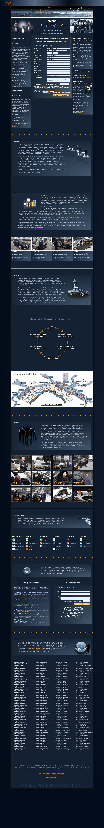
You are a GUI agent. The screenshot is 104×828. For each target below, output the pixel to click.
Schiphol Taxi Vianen (81, 710)
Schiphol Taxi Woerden (82, 735)
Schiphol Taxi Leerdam (61, 668)
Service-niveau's (74, 4)
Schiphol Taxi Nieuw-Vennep (62, 706)
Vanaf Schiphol (61, 4)
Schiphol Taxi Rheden (61, 741)
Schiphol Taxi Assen (19, 675)
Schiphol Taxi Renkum (61, 740)
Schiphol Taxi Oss (60, 729)
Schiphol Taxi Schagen (82, 663)
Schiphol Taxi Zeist (81, 740)
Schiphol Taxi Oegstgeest (61, 719)
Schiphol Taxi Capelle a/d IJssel (22, 710)
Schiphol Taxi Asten (19, 676)
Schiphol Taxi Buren (19, 706)
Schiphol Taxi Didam (19, 729)
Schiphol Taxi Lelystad (61, 673)
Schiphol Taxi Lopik (60, 679)
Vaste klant (50, 4)
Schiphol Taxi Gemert (40, 683)
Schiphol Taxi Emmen (40, 668)
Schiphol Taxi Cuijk (19, 713)
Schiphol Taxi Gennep (40, 686)
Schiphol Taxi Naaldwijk (61, 700)
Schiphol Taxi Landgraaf (61, 665)
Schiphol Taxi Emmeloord (41, 667)
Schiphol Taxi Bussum (19, 708)
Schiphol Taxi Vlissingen (82, 714)
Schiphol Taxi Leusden (61, 675)
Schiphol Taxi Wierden (82, 729)
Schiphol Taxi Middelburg (61, 692)
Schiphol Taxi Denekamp (20, 722)
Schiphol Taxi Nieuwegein (62, 703)
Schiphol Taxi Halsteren (41, 698)
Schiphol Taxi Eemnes (19, 748)
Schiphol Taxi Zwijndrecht (82, 748)
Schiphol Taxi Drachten (20, 738)
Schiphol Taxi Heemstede (41, 708)
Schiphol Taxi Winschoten (82, 733)
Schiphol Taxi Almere (19, 668)
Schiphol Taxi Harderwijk (41, 702)
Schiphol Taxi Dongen (19, 735)
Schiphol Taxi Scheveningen (83, 665)
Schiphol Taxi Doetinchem (20, 733)
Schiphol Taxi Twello (81, 689)
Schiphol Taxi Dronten (19, 740)
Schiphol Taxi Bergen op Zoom (22, 686)
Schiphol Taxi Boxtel (19, 698)
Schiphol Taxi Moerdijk (61, 695)
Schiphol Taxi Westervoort (82, 727)
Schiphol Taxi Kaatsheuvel (41, 748)
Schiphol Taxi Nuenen (61, 714)
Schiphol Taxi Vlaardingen (83, 711)
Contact (93, 4)
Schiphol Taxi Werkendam (82, 725)
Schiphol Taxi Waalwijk (82, 719)
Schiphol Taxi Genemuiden (41, 684)
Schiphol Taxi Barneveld (20, 681)
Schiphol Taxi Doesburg (20, 732)
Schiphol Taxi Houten (40, 737)
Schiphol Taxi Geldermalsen (42, 678)
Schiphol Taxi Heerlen (40, 714)
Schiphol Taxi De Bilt (19, 718)
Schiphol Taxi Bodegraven (20, 694)
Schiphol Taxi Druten (19, 743)
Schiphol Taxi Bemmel (19, 683)
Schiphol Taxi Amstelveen (20, 670)
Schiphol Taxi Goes (40, 687)
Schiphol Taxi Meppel (60, 690)
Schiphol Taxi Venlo (81, 706)
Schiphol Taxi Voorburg (82, 716)
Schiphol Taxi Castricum (20, 711)
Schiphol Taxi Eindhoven (41, 662)
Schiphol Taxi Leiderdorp (61, 671)
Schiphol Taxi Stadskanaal (83, 681)
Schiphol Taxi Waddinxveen (83, 721)
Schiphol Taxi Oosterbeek (61, 725)
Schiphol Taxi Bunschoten (20, 705)
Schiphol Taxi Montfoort (61, 697)
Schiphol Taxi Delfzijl (19, 721)
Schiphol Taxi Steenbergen (83, 683)
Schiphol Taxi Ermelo (40, 675)
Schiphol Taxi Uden (81, 690)
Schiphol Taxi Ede (18, 746)
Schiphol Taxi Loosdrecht (61, 678)
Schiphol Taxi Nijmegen (61, 710)
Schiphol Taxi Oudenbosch (62, 732)
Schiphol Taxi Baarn (19, 678)
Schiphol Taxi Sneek (81, 675)
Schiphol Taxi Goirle (40, 689)
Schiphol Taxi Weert (81, 724)
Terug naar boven (52, 778)
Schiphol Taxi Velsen (81, 705)
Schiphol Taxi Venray (81, 708)
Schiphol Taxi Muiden (60, 698)
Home (41, 4)
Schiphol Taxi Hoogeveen (41, 732)
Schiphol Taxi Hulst (40, 741)
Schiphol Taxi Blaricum (20, 692)
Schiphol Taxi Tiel (80, 687)
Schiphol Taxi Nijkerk (60, 708)
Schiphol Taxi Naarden (61, 702)
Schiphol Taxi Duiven (19, 745)
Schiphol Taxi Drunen (19, 741)
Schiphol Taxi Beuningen (20, 689)
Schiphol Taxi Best (18, 687)
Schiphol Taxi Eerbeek (19, 749)
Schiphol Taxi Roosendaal (62, 749)
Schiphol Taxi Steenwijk (82, 684)
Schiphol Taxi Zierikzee (82, 745)
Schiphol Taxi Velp (81, 703)
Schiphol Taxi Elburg (40, 663)
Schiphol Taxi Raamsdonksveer (63, 738)
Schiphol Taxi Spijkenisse (82, 679)
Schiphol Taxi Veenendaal (82, 697)
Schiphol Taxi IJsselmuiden (42, 745)
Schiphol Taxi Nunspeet (61, 716)
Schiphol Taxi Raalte (60, 737)
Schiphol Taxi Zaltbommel (82, 737)
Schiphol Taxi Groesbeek (41, 694)
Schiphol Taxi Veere (81, 698)
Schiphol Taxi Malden (60, 687)
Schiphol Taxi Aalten (19, 662)
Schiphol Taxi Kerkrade (61, 662)
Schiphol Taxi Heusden (40, 727)
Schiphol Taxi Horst (40, 735)
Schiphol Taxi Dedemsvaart (21, 719)
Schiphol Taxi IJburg (40, 743)
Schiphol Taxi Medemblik (61, 689)
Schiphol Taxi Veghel (81, 700)
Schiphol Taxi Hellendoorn (41, 719)
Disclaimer (44, 774)
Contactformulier (80, 112)
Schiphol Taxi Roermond (61, 748)
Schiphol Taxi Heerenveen (41, 711)
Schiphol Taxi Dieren (19, 730)
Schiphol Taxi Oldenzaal (61, 724)
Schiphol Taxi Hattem (40, 705)
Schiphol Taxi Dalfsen (19, 716)
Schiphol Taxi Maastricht (61, 686)
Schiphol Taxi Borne (19, 695)
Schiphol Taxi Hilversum (41, 729)
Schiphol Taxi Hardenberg (41, 700)
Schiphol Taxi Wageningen (83, 722)
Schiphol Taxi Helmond (41, 722)
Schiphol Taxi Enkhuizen (41, 670)
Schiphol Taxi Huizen (40, 740)
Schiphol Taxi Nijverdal (61, 711)
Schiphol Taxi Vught (81, 718)
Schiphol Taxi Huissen (40, 738)
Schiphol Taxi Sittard (81, 671)
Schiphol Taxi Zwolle (81, 749)
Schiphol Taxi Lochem (61, 676)
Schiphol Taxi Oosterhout (61, 727)
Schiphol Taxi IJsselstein (41, 746)
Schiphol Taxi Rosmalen (82, 662)
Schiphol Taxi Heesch (40, 716)
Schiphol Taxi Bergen (19, 684)
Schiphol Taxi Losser (60, 681)
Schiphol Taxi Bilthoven (20, 690)
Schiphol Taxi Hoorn (40, 733)
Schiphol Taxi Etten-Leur (41, 676)
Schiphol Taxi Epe (39, 673)
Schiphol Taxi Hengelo (40, 725)
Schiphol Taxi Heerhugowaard (42, 713)
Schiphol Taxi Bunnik (19, 703)
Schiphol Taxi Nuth (60, 718)
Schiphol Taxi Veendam (82, 695)
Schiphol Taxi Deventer (20, 727)
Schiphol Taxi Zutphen (82, 746)
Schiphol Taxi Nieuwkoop (61, 705)
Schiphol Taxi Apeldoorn (20, 671)
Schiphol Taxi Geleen (40, 681)
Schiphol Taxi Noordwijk (61, 713)
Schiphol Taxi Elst (39, 665)
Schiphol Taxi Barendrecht (20, 679)
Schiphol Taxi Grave (40, 692)
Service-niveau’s (23, 598)
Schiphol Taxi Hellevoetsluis (42, 721)
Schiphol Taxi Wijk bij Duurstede (84, 732)
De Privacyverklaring (44, 86)
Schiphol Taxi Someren (82, 678)
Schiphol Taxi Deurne (19, 725)
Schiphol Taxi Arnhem (19, 673)
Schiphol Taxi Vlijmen (81, 713)
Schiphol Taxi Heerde (40, 710)
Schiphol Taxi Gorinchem (41, 690)
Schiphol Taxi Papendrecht (62, 733)
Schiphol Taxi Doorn (19, 737)
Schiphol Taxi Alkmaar (19, 665)
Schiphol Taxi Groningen (41, 695)
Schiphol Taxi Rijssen (60, 746)
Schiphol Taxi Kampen (40, 749)
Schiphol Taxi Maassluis (61, 684)
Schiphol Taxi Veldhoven (82, 702)
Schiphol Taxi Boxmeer (20, 697)
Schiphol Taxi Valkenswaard (83, 694)
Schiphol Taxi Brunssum (20, 702)
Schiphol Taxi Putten (60, 735)
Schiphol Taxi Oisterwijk (61, 722)
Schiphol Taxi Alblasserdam (21, 663)
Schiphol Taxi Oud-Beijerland (62, 730)
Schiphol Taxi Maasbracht (61, 683)
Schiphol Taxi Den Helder (20, 724)
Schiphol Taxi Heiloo (40, 718)
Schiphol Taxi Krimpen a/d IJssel (63, 663)
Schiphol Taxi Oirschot (61, 721)
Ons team (85, 4)
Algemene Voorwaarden (54, 90)
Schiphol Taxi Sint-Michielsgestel (84, 668)
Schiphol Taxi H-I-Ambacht (41, 724)
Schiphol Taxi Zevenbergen (83, 743)
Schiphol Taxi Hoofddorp (41, 730)
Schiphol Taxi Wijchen (82, 730)
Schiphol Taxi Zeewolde (82, 738)
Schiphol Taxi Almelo (19, 667)
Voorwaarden (58, 774)
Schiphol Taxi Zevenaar (82, 741)
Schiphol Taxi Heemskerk (41, 706)
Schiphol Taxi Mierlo (60, 694)
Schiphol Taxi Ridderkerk (61, 745)
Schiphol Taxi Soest (81, 676)
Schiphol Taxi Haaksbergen (42, 697)
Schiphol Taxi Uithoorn (82, 692)
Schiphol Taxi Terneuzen (82, 686)
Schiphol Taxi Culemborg (20, 714)
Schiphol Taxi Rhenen (61, 743)
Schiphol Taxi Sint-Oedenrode (83, 670)
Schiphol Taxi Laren (60, 667)
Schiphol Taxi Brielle (19, 700)
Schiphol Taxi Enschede (41, 671)
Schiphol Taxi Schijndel (82, 667)
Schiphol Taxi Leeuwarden (62, 670)
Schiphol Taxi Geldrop (40, 679)
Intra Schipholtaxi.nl (36, 648)
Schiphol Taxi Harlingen (41, 703)
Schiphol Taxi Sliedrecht (82, 673)
